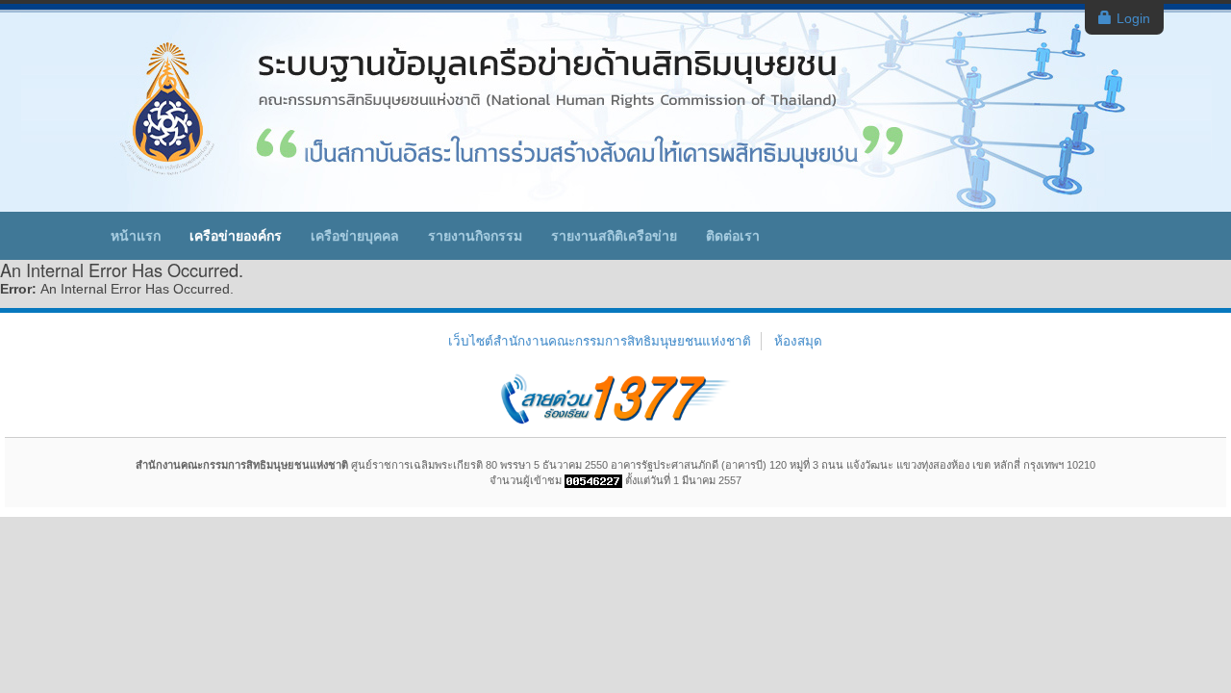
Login (1133, 18)
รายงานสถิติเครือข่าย (614, 236)
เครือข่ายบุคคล (355, 236)
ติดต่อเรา (733, 236)
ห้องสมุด (798, 341)
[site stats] (593, 480)
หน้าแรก (136, 236)
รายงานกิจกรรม (475, 236)
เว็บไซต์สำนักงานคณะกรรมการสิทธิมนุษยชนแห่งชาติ (599, 341)
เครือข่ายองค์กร (235, 236)
